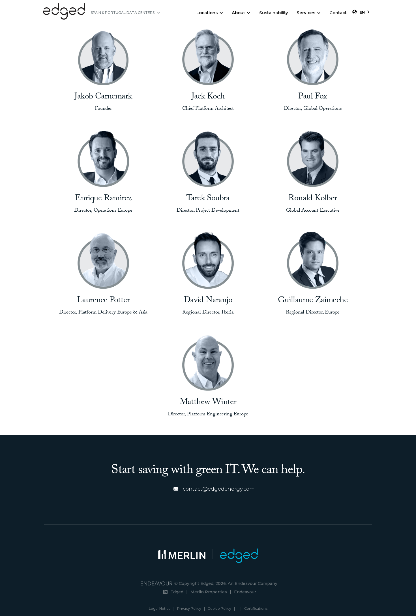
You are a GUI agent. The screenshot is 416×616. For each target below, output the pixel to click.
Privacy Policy (189, 608)
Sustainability (273, 12)
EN (362, 12)
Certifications (255, 608)
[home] (64, 12)
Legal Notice (160, 608)
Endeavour (245, 592)
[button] (125, 13)
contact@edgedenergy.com (219, 489)
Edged (176, 592)
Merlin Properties (208, 592)
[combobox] (365, 12)
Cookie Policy (219, 608)
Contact (338, 12)
